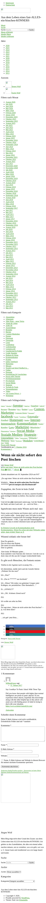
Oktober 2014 (11, 272)
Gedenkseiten (11, 347)
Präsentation (5, 431)
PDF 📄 (10, 470)
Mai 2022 (9, 153)
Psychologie (10, 381)
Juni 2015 (9, 255)
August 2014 (10, 276)
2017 (7, 65)
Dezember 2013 (12, 293)
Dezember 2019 (12, 178)
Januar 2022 (10, 155)
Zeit (2, 443)
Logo (11, 427)
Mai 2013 (9, 308)
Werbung (5, 440)
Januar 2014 (10, 291)
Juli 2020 (9, 170)
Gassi (8, 343)
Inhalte (26, 420)
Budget (24, 409)
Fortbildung (23, 417)
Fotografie (9, 340)
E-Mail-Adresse (7, 749)
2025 (7, 48)
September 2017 (12, 208)
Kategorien (5, 881)
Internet (35, 420)
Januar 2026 (10, 115)
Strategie (9, 385)
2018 (7, 63)
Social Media (10, 383)
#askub (3, 406)
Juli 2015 (9, 253)
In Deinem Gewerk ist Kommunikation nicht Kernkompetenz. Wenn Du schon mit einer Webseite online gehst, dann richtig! (23, 530)
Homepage (16, 420)
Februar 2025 (11, 136)
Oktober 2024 (11, 142)
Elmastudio (23, 900)
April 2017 (10, 215)
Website (4, 756)
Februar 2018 (11, 206)
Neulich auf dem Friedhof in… (17, 368)
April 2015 (10, 259)
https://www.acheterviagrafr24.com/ (19, 706)
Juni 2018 (9, 200)
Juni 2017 (9, 210)
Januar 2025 (10, 138)
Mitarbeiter (35, 427)
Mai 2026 (9, 108)
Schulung (12, 431)
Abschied (8, 406)
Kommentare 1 (6, 449)
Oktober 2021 (11, 159)
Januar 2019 (10, 189)
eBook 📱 (18, 470)
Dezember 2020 (12, 166)
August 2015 (10, 251)
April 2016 (10, 234)
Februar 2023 (11, 151)
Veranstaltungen (12, 389)
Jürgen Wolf (8, 465)
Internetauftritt (8, 423)
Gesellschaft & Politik (14, 351)
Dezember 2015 (12, 242)
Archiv (3, 872)
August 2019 (10, 183)
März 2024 (10, 149)
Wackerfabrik (23, 438)
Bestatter (9, 330)
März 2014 (10, 287)
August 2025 (10, 123)
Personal (9, 372)
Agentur (18, 405)
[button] (10, 626)
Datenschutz (10, 5)
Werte (13, 441)
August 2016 (10, 227)
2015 (7, 69)
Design (8, 336)
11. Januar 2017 (16, 685)
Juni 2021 (9, 164)
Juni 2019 (9, 185)
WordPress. (25, 898)
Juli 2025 (9, 125)
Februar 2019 (11, 187)
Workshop (9, 396)
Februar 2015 (11, 263)
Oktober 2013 (11, 297)
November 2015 (12, 244)
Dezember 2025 (12, 117)
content (31, 409)
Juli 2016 (9, 229)
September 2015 (12, 249)
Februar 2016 (11, 238)
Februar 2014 (11, 289)
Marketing (9, 364)
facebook (7, 416)
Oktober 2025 (11, 119)
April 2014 (10, 285)
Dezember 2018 (12, 191)
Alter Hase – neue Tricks (15, 321)
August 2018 (10, 198)
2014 (7, 71)
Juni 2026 (9, 106)
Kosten (8, 360)
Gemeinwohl (10, 349)
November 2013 (12, 295)
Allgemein (9, 319)
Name (4, 745)
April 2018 (10, 202)
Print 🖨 (4, 470)
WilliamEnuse (11, 683)
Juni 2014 (9, 280)
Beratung (4, 409)
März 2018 (10, 204)
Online (8, 370)
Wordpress (19, 441)
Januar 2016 (10, 240)
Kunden (4, 427)
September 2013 (12, 299)
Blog (19, 409)
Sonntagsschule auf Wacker (15, 772)
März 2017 (10, 217)
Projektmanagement (13, 379)
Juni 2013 (9, 306)
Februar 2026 (11, 113)
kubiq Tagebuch (12, 362)
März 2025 (10, 134)
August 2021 (10, 162)
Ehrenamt (9, 338)
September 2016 (12, 225)
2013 (7, 73)
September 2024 (12, 145)
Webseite (33, 438)
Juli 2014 (9, 278)
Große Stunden (11, 353)
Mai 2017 (9, 212)
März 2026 (10, 111)
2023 (7, 52)
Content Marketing (13, 334)
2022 (7, 54)
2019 (7, 60)
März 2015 (10, 261)
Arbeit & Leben (11, 323)
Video (8, 391)
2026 (7, 46)
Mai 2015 (9, 257)
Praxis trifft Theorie (13, 376)
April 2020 (10, 172)
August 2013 (10, 302)
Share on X (20, 532)
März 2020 (10, 174)
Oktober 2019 (11, 181)
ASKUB (9, 326)
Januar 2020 (10, 176)
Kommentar (6, 725)
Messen (8, 366)
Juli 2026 (9, 104)
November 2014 (12, 270)
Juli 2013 (9, 304)
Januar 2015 (10, 266)
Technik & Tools (12, 387)
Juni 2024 (9, 147)
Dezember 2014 (12, 268)
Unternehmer (7, 437)
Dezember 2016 (12, 221)
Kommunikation (12, 357)
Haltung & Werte (12, 355)
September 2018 (12, 195)
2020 (7, 58)
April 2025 (10, 132)
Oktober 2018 (11, 193)
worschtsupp (39, 441)
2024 (7, 50)
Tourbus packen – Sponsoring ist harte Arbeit (21, 770)
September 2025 (12, 121)
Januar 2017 (10, 219)
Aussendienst (11, 328)
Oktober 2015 (11, 246)
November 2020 (12, 168)
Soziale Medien (12, 434)
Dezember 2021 (12, 157)
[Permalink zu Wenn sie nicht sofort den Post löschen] (21, 467)
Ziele (7, 443)
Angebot (34, 406)
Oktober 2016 (11, 223)
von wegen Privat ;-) (13, 393)
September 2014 (12, 274)
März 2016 (10, 236)
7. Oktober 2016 (20, 447)
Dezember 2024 (12, 140)
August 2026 (10, 102)
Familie (16, 417)
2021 (7, 56)
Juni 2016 (9, 232)
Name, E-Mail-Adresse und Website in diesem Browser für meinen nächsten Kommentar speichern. (23, 761)
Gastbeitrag (10, 345)
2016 (7, 67)
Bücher (8, 332)
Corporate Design (21, 413)
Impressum (10, 3)
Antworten (10, 710)
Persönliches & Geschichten (16, 374)
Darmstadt (31, 413)
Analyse (26, 406)
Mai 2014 (9, 283)
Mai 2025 (9, 130)
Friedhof (4, 420)
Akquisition (10, 317)
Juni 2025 (9, 128)
